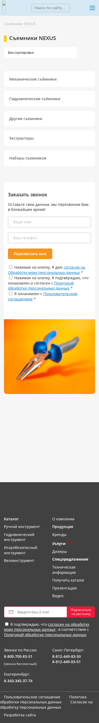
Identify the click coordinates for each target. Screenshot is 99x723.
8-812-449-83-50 (66, 656)
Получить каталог (68, 580)
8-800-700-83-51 (18, 656)
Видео (57, 595)
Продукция (62, 526)
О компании (63, 518)
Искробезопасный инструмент (20, 550)
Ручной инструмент (22, 526)
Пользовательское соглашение (32, 696)
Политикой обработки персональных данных (41, 286)
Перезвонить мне (30, 253)
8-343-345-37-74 (18, 680)
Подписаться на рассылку (81, 611)
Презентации (64, 588)
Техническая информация (64, 570)
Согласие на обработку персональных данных (46, 704)
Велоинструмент (19, 560)
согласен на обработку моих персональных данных (46, 627)
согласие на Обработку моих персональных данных (46, 270)
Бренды (59, 534)
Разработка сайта (20, 714)
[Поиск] (74, 8)
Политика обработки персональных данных (43, 699)
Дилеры (59, 551)
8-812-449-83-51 (66, 661)
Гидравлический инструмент (19, 537)
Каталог (11, 518)
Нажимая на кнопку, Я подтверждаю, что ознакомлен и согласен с (48, 283)
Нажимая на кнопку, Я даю (46, 270)
